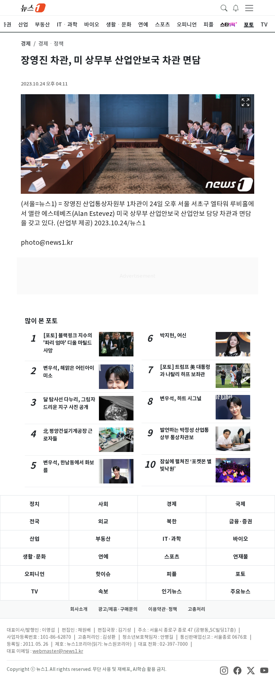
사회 (103, 504)
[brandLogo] (33, 7)
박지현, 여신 (173, 335)
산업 (35, 538)
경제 (172, 504)
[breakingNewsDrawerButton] (235, 7)
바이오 (240, 538)
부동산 (103, 538)
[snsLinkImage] (224, 670)
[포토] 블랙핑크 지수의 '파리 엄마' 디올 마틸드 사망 (67, 343)
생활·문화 (34, 556)
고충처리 (196, 609)
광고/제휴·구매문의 (118, 609)
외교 (103, 521)
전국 (35, 521)
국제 (240, 504)
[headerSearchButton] (224, 7)
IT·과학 (172, 538)
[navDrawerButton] (249, 7)
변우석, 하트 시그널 (181, 398)
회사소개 (79, 609)
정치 (35, 504)
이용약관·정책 (162, 609)
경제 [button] (26, 43)
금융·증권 (240, 521)
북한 (172, 521)
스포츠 (171, 556)
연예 (103, 556)
